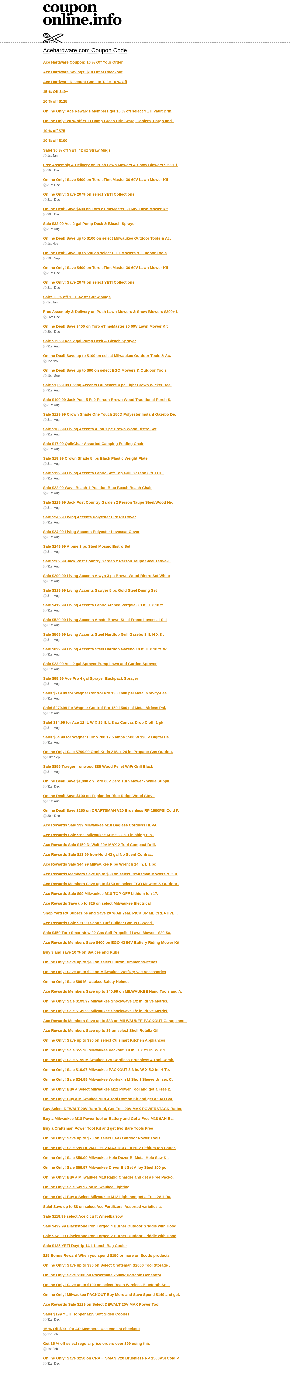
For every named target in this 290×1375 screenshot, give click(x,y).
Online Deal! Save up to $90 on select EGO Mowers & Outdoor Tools (105, 253)
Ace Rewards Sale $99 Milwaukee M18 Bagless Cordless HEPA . (101, 825)
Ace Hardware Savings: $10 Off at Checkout (82, 72)
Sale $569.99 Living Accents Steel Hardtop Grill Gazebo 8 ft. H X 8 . (103, 634)
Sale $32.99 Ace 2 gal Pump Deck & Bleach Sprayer (89, 224)
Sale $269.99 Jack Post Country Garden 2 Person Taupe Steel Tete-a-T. (107, 561)
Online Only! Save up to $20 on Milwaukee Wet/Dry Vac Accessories (104, 972)
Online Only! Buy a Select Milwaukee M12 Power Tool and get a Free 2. (107, 1089)
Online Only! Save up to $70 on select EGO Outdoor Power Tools (101, 1138)
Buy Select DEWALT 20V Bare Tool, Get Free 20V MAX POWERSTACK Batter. (112, 1109)
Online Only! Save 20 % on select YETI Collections (88, 194)
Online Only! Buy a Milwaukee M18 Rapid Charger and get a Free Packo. (108, 1177)
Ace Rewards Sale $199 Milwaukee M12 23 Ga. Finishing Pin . (98, 835)
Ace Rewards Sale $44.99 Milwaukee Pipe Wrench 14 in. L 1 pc (99, 864)
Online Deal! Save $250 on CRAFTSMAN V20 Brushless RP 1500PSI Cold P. (111, 810)
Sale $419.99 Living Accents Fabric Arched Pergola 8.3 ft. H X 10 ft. (103, 605)
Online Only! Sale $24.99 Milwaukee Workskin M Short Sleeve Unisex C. (108, 1079)
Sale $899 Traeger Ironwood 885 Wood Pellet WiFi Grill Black (98, 766)
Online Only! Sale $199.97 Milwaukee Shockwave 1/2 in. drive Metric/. (105, 1001)
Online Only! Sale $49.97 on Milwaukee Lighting (86, 1187)
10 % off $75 (54, 131)
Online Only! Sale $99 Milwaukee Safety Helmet (86, 982)
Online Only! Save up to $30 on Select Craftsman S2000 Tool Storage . (106, 1265)
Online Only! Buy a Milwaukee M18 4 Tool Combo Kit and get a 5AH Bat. (108, 1099)
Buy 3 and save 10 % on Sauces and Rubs (81, 952)
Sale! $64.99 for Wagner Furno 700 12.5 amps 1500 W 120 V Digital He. (106, 737)
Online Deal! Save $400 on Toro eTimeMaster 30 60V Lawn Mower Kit (105, 209)
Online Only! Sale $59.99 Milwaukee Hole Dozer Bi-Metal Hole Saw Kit (106, 1158)
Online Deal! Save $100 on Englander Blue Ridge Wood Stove (99, 796)
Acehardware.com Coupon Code (85, 50)
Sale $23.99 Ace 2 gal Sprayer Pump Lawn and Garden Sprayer (100, 664)
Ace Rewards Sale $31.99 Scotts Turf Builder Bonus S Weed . (98, 923)
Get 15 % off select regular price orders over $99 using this (96, 1343)
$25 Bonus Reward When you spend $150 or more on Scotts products (106, 1255)
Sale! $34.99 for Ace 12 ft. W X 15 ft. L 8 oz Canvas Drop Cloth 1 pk (103, 722)
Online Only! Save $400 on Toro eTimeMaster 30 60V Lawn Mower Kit (105, 180)
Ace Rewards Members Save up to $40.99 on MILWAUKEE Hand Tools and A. (112, 991)
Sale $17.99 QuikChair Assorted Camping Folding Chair (93, 444)
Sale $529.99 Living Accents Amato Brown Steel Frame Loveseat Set (105, 620)
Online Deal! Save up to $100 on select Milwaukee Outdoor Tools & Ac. (107, 238)
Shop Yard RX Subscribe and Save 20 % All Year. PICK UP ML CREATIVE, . (110, 913)
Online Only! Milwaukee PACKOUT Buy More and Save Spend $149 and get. (111, 1295)
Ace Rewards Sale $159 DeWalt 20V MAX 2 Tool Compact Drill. (99, 845)
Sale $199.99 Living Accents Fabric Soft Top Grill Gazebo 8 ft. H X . (103, 473)
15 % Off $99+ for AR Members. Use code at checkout (91, 1329)
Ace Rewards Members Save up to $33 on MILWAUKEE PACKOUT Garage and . (115, 1021)
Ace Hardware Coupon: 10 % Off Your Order (83, 62)
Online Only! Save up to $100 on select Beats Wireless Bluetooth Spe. (106, 1285)
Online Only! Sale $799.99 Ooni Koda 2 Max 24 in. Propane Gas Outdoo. (108, 752)
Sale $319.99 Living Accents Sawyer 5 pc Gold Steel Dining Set (100, 590)
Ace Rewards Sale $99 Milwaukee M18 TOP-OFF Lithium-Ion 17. (100, 894)
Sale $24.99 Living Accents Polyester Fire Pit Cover (89, 517)
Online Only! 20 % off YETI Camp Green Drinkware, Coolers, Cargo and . (108, 121)
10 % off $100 (55, 140)
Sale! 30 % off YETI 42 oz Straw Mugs (77, 150)
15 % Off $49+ (55, 92)
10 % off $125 (55, 101)
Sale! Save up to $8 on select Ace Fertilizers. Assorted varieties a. (102, 1206)
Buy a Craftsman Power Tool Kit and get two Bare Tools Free (98, 1128)
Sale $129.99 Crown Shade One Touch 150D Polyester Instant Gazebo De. (109, 414)
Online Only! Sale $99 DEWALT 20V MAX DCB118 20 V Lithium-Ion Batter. (109, 1148)
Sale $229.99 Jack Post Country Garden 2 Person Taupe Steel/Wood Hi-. (108, 502)
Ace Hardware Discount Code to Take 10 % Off (85, 82)
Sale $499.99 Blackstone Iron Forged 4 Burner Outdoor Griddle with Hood (109, 1226)
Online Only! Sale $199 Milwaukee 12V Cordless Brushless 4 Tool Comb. (108, 1060)
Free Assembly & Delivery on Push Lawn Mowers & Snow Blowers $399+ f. (110, 165)
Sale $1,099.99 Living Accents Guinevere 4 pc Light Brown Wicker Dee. (107, 385)
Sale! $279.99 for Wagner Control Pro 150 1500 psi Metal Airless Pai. (104, 708)
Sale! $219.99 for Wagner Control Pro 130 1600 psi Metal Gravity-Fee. (105, 693)
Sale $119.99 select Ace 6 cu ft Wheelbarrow (83, 1216)
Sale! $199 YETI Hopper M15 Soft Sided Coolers (86, 1314)
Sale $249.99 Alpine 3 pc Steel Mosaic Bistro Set (86, 546)
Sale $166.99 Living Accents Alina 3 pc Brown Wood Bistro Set (99, 429)
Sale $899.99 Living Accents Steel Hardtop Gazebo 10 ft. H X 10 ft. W (105, 649)
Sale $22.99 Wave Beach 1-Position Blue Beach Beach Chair (97, 488)
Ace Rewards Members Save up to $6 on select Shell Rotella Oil (100, 1030)
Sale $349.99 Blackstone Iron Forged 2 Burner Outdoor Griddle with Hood (109, 1236)
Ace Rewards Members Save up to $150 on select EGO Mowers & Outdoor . (111, 884)
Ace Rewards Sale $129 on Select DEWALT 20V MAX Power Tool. (101, 1304)
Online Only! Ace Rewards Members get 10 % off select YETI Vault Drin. (107, 111)
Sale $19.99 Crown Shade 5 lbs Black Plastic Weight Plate (95, 458)
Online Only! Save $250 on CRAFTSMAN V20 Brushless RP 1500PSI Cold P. (111, 1358)
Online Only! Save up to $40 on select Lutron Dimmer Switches (100, 962)
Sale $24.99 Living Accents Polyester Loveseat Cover (91, 532)
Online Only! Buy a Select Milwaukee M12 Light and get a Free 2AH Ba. (107, 1197)
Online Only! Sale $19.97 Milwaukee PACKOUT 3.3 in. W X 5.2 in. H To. (106, 1070)
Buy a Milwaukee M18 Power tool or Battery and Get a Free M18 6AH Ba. (108, 1118)
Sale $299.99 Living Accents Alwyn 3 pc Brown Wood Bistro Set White (106, 576)
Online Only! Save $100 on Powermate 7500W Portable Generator (102, 1275)
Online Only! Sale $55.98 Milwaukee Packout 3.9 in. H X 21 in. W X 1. (104, 1050)
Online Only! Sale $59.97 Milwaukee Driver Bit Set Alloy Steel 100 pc (104, 1167)
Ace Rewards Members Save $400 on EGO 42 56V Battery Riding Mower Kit (111, 942)
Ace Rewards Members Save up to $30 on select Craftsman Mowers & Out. (110, 874)
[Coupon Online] (82, 24)
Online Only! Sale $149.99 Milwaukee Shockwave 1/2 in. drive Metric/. (105, 1011)
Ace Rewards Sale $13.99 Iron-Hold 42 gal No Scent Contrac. (98, 854)
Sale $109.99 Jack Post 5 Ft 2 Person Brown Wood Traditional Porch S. (107, 400)
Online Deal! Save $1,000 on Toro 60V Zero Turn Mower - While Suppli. (106, 781)
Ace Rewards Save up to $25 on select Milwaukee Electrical (97, 903)
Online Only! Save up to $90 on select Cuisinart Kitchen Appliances (104, 1040)
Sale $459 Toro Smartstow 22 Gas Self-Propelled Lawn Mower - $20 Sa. (107, 933)
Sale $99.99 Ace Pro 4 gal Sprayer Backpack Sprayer (90, 678)
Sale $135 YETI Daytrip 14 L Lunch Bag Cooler (85, 1246)
